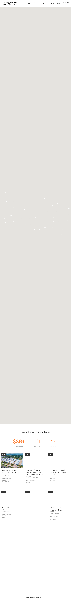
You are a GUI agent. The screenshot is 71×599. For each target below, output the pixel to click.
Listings (28, 3)
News (43, 3)
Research (51, 3)
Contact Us (66, 3)
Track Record (35, 3)
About (59, 3)
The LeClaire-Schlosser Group (9, 3)
